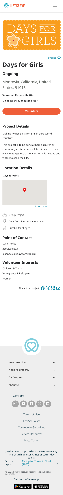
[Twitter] (39, 404)
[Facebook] (31, 404)
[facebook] (42, 288)
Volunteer (31, 111)
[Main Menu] (56, 6)
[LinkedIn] (48, 404)
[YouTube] (23, 404)
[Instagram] (15, 404)
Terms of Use (31, 414)
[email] (58, 288)
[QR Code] (53, 288)
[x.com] (48, 288)
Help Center (31, 440)
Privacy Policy (31, 421)
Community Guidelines (31, 427)
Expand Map (41, 206)
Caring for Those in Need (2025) (36, 463)
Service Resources (31, 434)
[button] (54, 57)
